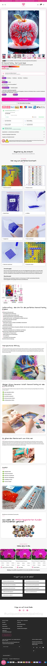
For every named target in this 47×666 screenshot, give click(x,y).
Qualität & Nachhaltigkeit (22, 628)
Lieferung (19, 622)
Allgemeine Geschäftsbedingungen (6, 631)
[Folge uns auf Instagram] (36, 647)
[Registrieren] (19, 646)
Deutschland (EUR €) (6, 655)
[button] (3, 662)
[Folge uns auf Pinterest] (40, 647)
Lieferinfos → (18, 110)
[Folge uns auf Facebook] (33, 647)
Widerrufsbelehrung (6, 628)
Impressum (4, 624)
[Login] (37, 4)
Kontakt (3, 622)
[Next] (43, 31)
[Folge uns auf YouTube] (43, 647)
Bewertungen (19, 626)
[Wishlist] (43, 4)
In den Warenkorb (23, 99)
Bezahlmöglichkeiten (21, 624)
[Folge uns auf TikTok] (33, 650)
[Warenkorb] (40, 4)
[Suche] (5, 4)
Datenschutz (4, 626)
